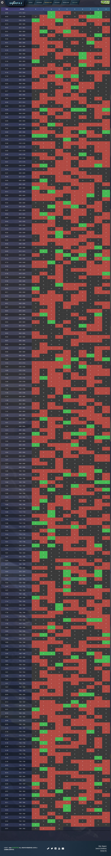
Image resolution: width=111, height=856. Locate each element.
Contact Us (103, 851)
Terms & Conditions (101, 848)
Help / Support (103, 846)
